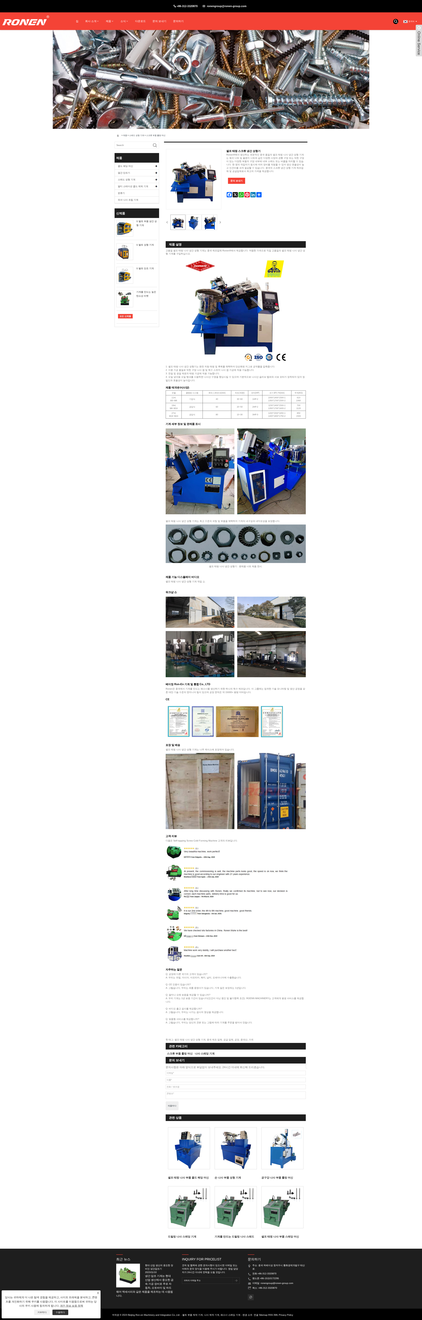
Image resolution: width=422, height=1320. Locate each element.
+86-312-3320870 (187, 6)
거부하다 (42, 1312)
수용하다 (60, 1312)
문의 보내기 (159, 21)
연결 (256, 1315)
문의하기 (178, 21)
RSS (270, 1315)
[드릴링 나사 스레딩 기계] (189, 1207)
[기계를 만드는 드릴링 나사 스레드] (235, 1207)
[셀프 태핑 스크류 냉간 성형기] (178, 222)
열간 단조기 (124, 172)
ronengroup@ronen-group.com (226, 6)
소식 (123, 21)
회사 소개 (90, 21)
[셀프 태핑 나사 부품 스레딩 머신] (282, 1207)
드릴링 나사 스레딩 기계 (182, 1236)
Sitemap (263, 1315)
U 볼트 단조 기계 (145, 268)
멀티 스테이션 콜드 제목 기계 (133, 186)
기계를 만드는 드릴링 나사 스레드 (234, 1236)
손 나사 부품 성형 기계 (228, 1177)
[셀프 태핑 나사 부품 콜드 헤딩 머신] (189, 1148)
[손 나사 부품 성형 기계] (235, 1148)
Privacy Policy (286, 1315)
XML (275, 1315)
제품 (108, 21)
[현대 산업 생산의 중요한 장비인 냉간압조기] (129, 1275)
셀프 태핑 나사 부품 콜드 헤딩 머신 (188, 1177)
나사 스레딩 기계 (205, 1053)
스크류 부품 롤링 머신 (156, 135)
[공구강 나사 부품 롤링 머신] (282, 1148)
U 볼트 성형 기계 (145, 244)
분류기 (121, 193)
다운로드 (140, 21)
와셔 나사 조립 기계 (128, 200)
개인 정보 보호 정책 (71, 1305)
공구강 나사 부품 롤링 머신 (277, 1177)
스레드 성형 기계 (136, 135)
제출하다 (172, 1106)
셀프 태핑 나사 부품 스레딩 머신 (280, 1236)
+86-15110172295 (269, 1278)
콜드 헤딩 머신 (125, 166)
